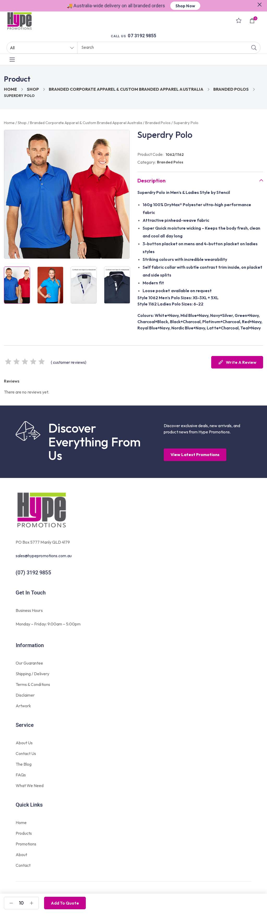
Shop (33, 89)
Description (151, 180)
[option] (17, 285)
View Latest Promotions (195, 454)
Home (10, 89)
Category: (146, 162)
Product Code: (150, 154)
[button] (260, 4)
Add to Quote (65, 903)
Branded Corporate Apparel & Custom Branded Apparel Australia (126, 89)
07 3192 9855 (142, 35)
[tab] (200, 180)
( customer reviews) (68, 362)
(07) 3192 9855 (33, 572)
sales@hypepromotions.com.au (44, 555)
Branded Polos (231, 89)
